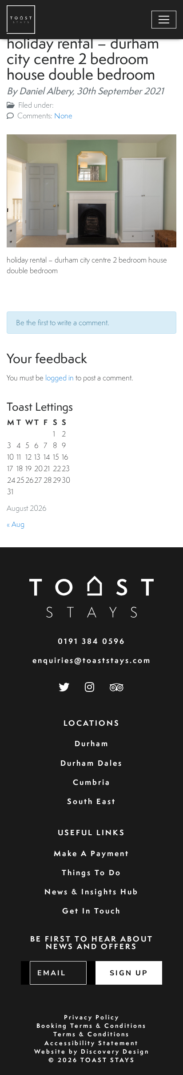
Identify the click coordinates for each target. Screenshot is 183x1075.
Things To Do (91, 872)
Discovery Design (115, 1051)
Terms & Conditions (91, 1034)
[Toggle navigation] (163, 19)
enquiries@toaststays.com (91, 660)
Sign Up (129, 973)
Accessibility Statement (91, 1043)
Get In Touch (91, 910)
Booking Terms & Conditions (91, 1026)
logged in (59, 377)
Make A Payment (91, 853)
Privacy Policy (91, 1017)
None (63, 115)
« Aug (15, 524)
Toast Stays (107, 1060)
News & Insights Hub (91, 891)
